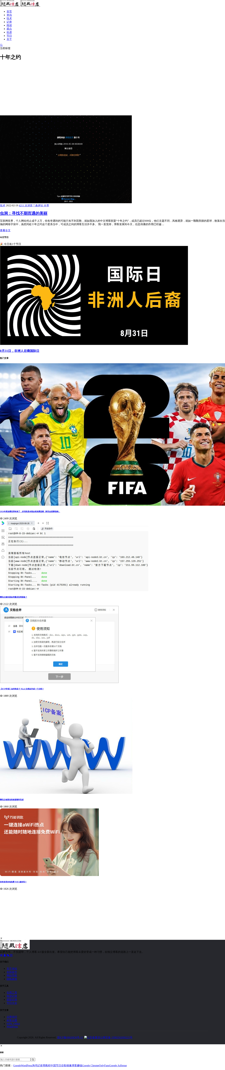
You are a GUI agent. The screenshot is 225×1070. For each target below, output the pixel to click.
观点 (9, 28)
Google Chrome (90, 1065)
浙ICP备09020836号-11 (70, 1037)
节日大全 (12, 1003)
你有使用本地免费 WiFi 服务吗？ (13, 882)
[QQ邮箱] (11, 955)
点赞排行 (12, 1016)
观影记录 (12, 999)
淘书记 (36, 1065)
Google (17, 1065)
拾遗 (9, 32)
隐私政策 (12, 979)
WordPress (12, 1026)
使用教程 (45, 1065)
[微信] (8, 955)
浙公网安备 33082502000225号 (115, 1037)
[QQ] (5, 955)
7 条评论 (38, 205)
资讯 (9, 15)
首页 (9, 11)
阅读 (9, 25)
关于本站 (12, 968)
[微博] (1, 955)
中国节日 (56, 1065)
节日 (9, 35)
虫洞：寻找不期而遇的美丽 (23, 213)
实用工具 (12, 992)
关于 (9, 39)
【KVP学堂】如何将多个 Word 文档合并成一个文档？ (22, 689)
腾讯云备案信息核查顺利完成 (12, 800)
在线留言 (12, 972)
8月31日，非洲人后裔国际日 (19, 351)
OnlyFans (104, 1065)
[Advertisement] (99, 87)
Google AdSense (118, 1065)
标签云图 (12, 1020)
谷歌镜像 (66, 1065)
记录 (9, 21)
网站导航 (12, 975)
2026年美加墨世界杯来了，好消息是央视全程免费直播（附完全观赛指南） (30, 511)
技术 (9, 18)
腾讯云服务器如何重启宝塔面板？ (13, 597)
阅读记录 (12, 996)
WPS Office (13, 1023)
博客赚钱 (77, 1065)
